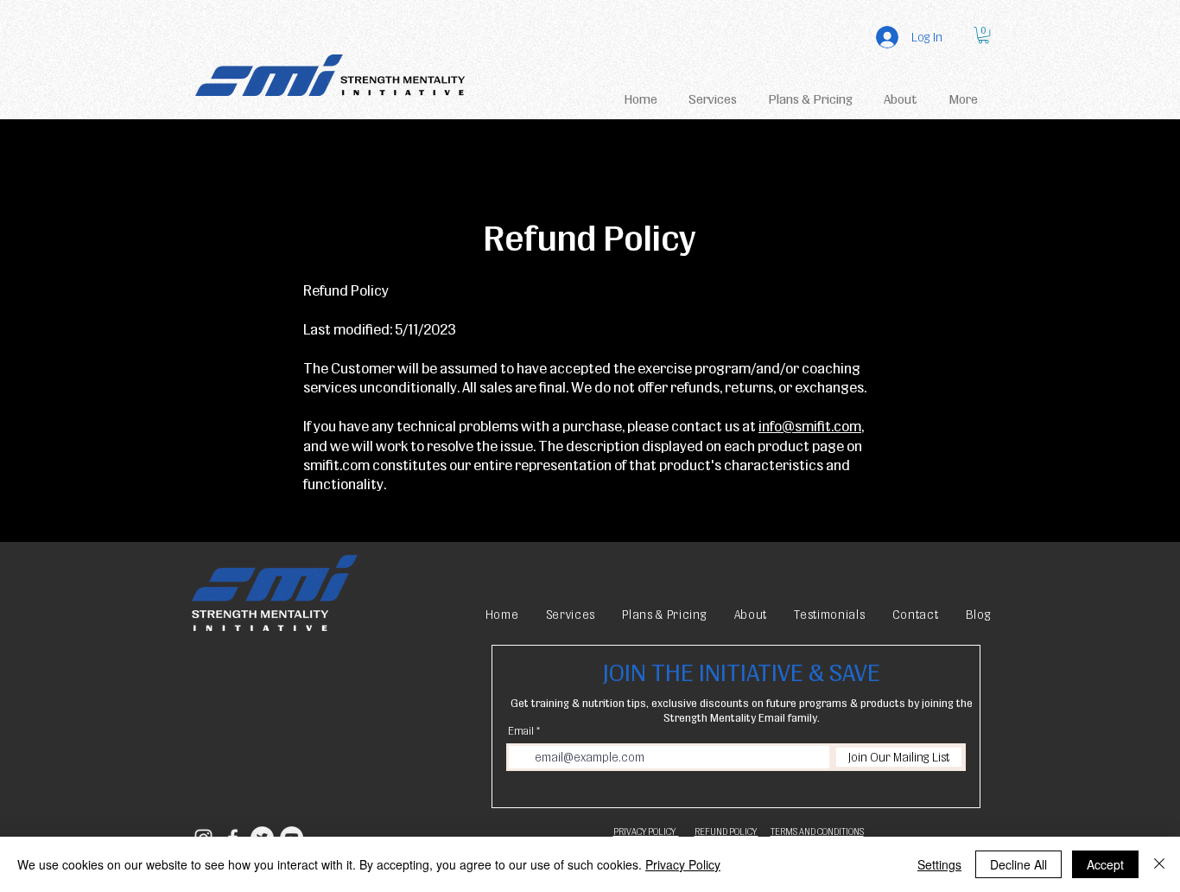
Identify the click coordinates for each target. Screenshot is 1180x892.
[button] (983, 35)
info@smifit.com (809, 426)
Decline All (1018, 864)
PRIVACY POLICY (646, 832)
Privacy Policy (682, 864)
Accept (1105, 864)
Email (521, 731)
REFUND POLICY (726, 832)
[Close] (1159, 864)
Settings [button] (939, 864)
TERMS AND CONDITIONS (817, 832)
